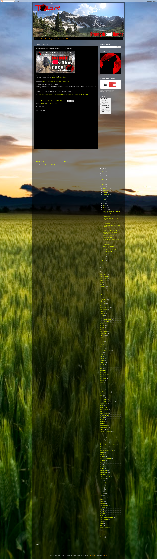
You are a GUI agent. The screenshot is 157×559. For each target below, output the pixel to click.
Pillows (101, 435)
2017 (103, 258)
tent (101, 499)
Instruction (102, 386)
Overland (102, 429)
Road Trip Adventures (105, 458)
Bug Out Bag (103, 299)
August (105, 196)
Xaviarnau (92, 555)
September (106, 194)
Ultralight (102, 511)
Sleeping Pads (103, 472)
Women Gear (103, 535)
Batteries (102, 288)
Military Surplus (104, 409)
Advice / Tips (103, 274)
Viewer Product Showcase (106, 517)
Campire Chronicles (105, 307)
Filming (102, 354)
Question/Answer (104, 443)
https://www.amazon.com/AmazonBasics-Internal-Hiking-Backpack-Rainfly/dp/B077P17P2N (63, 94)
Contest (102, 323)
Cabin (101, 305)
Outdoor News (103, 427)
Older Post (92, 161)
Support (102, 488)
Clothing (102, 315)
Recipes (102, 452)
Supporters (73, 39)
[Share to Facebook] (72, 101)
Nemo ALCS (104, 100)
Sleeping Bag (103, 470)
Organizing (102, 423)
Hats (101, 376)
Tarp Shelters (103, 497)
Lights (101, 395)
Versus (101, 515)
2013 (103, 267)
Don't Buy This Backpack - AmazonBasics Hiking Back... (111, 247)
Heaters (102, 380)
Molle (101, 411)
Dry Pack (102, 343)
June (104, 201)
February (105, 209)
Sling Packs (103, 474)
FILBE (101, 352)
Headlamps (103, 378)
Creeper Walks (103, 333)
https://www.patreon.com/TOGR (60, 77)
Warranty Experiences (105, 527)
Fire (101, 356)
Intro (101, 388)
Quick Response (104, 446)
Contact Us (44, 39)
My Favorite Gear (104, 415)
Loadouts (102, 397)
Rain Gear (102, 448)
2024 (103, 175)
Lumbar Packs (103, 403)
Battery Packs (103, 290)
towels (101, 509)
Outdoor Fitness (104, 425)
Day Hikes (102, 335)
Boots (101, 298)
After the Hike (103, 278)
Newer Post (40, 161)
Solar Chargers (104, 482)
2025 (103, 173)
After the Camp (104, 276)
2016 (103, 261)
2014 (103, 265)
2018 (103, 256)
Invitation (102, 390)
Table (101, 491)
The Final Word (104, 505)
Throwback (102, 507)
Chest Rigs (102, 313)
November (106, 190)
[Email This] (67, 101)
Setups (101, 462)
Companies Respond (105, 319)
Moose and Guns (104, 413)
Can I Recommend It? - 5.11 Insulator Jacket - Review (110, 229)
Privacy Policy (39, 549)
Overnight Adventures (105, 431)
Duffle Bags (103, 345)
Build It (101, 301)
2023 (103, 177)
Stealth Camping (104, 484)
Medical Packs (103, 407)
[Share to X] (70, 101)
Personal (102, 433)
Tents (101, 501)
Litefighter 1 (104, 104)
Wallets (101, 525)
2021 (103, 182)
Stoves (101, 486)
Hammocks (103, 372)
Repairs (102, 454)
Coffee (101, 317)
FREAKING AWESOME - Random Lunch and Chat (111, 236)
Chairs (101, 311)
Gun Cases (103, 370)
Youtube (102, 537)
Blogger (104, 555)
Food (101, 366)
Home (37, 39)
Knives (101, 394)
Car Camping (103, 309)
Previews (56, 103)
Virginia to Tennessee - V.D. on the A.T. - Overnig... (112, 212)
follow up (102, 364)
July (104, 199)
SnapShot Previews (105, 476)
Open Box (102, 421)
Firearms (102, 358)
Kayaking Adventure (105, 392)
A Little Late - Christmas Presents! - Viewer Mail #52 (112, 250)
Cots (101, 329)
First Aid (102, 360)
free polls (109, 112)
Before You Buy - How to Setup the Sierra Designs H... (112, 240)
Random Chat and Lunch (106, 450)
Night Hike (102, 417)
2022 (103, 180)
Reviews (102, 456)
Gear (47, 103)
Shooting (102, 466)
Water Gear (103, 531)
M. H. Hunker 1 (105, 107)
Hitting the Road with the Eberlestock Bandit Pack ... (110, 222)
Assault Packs (103, 280)
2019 (103, 186)
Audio (101, 282)
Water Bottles (103, 529)
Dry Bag (102, 341)
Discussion (102, 339)
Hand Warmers (104, 374)
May (104, 203)
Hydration (102, 384)
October (105, 192)
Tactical (102, 493)
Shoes (101, 464)
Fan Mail (102, 349)
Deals (101, 337)
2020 (103, 184)
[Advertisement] (66, 154)
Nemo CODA (105, 102)
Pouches (102, 437)
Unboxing (102, 513)
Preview (51, 103)
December (106, 188)
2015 (103, 263)
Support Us (52, 39)
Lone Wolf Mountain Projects (107, 401)
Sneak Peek (103, 478)
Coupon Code (103, 331)
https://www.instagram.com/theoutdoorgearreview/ (55, 81)
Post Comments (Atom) (49, 164)
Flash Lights (103, 362)
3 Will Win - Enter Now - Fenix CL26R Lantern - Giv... (110, 219)
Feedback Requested (105, 350)
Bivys (101, 294)
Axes (101, 284)
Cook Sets (102, 325)
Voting (101, 523)
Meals (101, 405)
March (104, 207)
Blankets (102, 296)
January (105, 254)
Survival (102, 490)
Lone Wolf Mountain (105, 399)
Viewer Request (104, 519)
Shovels (102, 468)
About (59, 39)
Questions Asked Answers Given (108, 444)
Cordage (102, 327)
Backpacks (42, 103)
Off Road (102, 419)
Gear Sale (65, 39)
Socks (101, 480)
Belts (101, 292)
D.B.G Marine (105, 109)
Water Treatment (104, 533)
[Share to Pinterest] (73, 101)
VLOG (101, 521)
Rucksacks (102, 460)
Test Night (102, 503)
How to (101, 382)
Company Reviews (104, 321)
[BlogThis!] (69, 101)
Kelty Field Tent (105, 105)
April (104, 205)
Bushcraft (102, 303)
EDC (101, 347)
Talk (101, 495)
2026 (103, 171)
